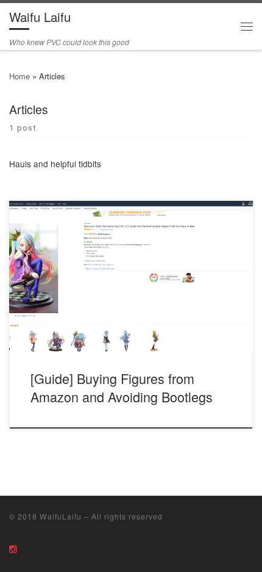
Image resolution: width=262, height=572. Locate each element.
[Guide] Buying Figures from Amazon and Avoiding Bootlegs (121, 387)
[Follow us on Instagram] (13, 548)
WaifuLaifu (61, 516)
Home (19, 76)
